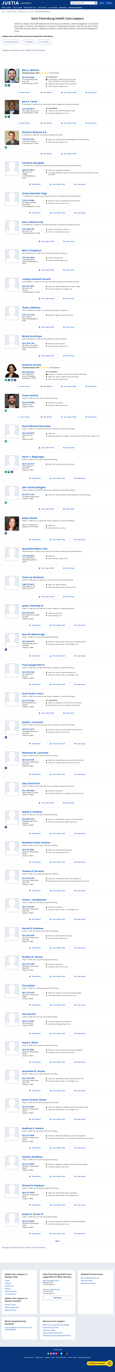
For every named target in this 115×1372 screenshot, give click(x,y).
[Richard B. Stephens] (12, 1191)
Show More (58, 1298)
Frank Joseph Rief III (33, 664)
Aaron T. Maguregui (33, 456)
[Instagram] (56, 1354)
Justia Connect (29, 1357)
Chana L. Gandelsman (34, 899)
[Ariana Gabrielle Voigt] (12, 199)
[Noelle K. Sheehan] (12, 817)
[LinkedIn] (48, 1354)
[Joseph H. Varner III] (12, 1220)
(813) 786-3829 (28, 790)
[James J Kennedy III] (12, 611)
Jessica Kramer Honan (34, 1099)
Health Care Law (23, 11)
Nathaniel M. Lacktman (35, 752)
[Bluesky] (61, 1354)
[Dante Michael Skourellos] (12, 432)
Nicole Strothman (32, 336)
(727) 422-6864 (28, 257)
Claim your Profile (49, 1330)
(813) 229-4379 (28, 613)
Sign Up (109, 3)
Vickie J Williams (31, 307)
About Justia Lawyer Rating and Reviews (57, 1336)
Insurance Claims (87, 1281)
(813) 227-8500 (28, 849)
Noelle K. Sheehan (32, 811)
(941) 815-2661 (28, 286)
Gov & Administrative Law (90, 1278)
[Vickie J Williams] (12, 313)
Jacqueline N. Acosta (33, 1071)
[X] (64, 1354)
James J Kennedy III (32, 605)
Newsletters (63, 7)
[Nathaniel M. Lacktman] (12, 758)
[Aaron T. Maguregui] (12, 462)
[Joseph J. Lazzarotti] (12, 728)
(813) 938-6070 (28, 433)
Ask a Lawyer (18, 7)
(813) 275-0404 (28, 700)
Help (53, 1357)
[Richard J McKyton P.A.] (12, 138)
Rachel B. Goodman (33, 928)
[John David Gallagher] (12, 493)
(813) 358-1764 (28, 343)
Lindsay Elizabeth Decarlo (36, 279)
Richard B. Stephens (33, 1185)
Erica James (28, 985)
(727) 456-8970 (28, 108)
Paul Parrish (29, 1013)
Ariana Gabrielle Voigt (34, 193)
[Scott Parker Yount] (12, 699)
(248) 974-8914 (28, 584)
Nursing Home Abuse (88, 1283)
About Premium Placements (52, 1333)
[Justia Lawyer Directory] (10, 3)
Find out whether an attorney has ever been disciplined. (18, 1328)
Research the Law (30, 7)
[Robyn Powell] (12, 523)
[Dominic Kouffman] (12, 1162)
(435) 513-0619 (28, 170)
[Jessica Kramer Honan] (12, 1105)
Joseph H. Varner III (32, 1214)
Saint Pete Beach (11, 1291)
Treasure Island (10, 1294)
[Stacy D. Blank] (12, 1048)
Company (47, 1357)
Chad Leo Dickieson (33, 577)
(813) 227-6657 (28, 1021)
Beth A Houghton (32, 250)
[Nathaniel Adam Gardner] (12, 848)
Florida (31, 11)
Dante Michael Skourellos (36, 426)
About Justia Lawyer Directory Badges (56, 1325)
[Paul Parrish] (12, 1019)
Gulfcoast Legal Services (51, 1289)
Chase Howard (30, 395)
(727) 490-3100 (28, 229)
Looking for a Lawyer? (97, 1363)
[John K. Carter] (12, 107)
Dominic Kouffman (32, 1156)
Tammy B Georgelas (33, 162)
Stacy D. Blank (30, 1042)
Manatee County (11, 1310)
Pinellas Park (9, 1286)
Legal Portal (39, 1357)
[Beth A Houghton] (12, 256)
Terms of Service (61, 1357)
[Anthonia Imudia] (12, 370)
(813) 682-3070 (28, 641)
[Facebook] (54, 1354)
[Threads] (59, 1354)
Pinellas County (10, 1305)
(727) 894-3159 (28, 139)
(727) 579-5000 (28, 200)
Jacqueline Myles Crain (35, 548)
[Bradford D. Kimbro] (12, 1134)
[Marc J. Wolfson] (12, 76)
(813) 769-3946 (28, 672)
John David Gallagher (34, 487)
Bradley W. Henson (32, 956)
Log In (102, 3)
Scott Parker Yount (32, 693)
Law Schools (42, 7)
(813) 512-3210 (28, 729)
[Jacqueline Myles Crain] (12, 554)
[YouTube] (51, 1354)
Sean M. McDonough (33, 634)
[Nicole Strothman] (12, 342)
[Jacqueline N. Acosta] (12, 1077)
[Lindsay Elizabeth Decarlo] (12, 284)
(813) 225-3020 (28, 992)
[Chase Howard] (12, 401)
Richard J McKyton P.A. (34, 132)
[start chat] (109, 1363)
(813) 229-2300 (28, 760)
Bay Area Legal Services (51, 1281)
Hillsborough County (12, 1307)
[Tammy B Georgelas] (12, 168)
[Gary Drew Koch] (12, 789)
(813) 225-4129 (28, 464)
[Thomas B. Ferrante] (12, 877)
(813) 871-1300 (28, 494)
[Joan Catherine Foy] (12, 227)
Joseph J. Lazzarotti (32, 722)
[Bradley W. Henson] (12, 962)
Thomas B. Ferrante (33, 871)
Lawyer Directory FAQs (51, 1328)
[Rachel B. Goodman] (12, 934)
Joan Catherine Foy (32, 221)
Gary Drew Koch (31, 783)
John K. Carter (29, 101)
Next (57, 1241)
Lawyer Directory (11, 11)
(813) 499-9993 (28, 372)
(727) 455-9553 (28, 555)
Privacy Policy (72, 1357)
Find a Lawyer (6, 7)
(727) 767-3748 (28, 315)
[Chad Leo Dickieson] (12, 583)
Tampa (7, 1281)
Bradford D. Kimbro (32, 1128)
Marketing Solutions (75, 7)
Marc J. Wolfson (30, 70)
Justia (3, 11)
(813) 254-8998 (28, 77)
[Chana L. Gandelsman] (12, 905)
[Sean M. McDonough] (12, 640)
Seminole (8, 1283)
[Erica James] (12, 991)
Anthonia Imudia (31, 364)
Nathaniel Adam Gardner (36, 842)
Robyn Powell (29, 517)
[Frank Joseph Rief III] (12, 670)
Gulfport (8, 1289)
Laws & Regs (52, 7)
